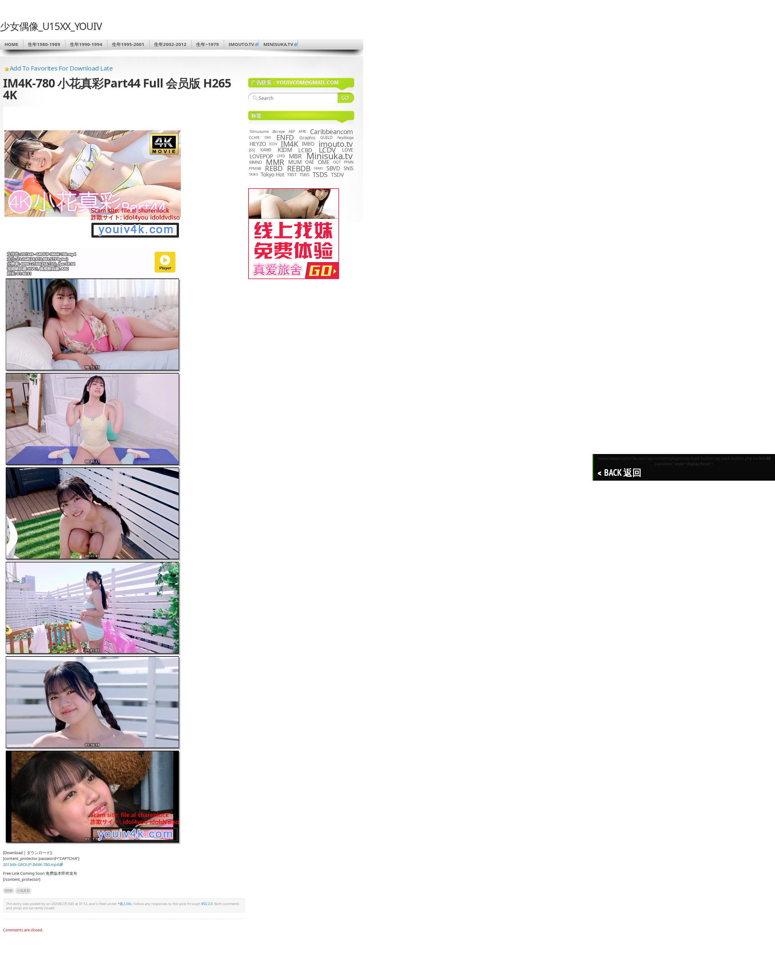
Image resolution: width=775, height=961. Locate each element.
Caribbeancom (331, 131)
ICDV (273, 143)
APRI (302, 131)
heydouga (346, 137)
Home (11, 44)
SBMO (318, 168)
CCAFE (254, 137)
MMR (275, 162)
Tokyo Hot (272, 174)
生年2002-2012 (170, 44)
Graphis (307, 137)
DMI (268, 137)
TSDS (320, 174)
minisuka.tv (278, 44)
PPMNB (255, 168)
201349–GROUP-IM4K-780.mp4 (31, 864)
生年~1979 (207, 44)
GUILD (326, 137)
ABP (292, 131)
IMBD (308, 143)
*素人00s (124, 903)
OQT (337, 162)
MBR (295, 156)
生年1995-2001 (128, 44)
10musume (259, 131)
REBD (273, 168)
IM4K (9, 890)
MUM (295, 162)
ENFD (285, 137)
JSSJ (252, 150)
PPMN (349, 162)
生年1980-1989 (44, 44)
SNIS (348, 168)
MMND (255, 162)
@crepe (278, 131)
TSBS (304, 174)
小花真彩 (23, 890)
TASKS (253, 174)
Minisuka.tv (329, 156)
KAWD (266, 150)
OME (324, 162)
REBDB (299, 168)
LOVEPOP (261, 156)
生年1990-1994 (86, 44)
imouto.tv (241, 44)
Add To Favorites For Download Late (61, 68)
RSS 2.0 (207, 903)
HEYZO (257, 143)
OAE (309, 162)
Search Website (346, 98)
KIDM (285, 150)
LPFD (281, 156)
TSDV (337, 174)
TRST (292, 174)
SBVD (333, 168)
